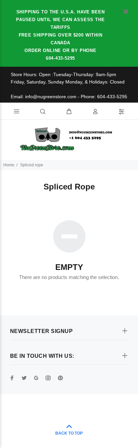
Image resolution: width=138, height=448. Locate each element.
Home (8, 165)
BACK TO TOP (69, 433)
